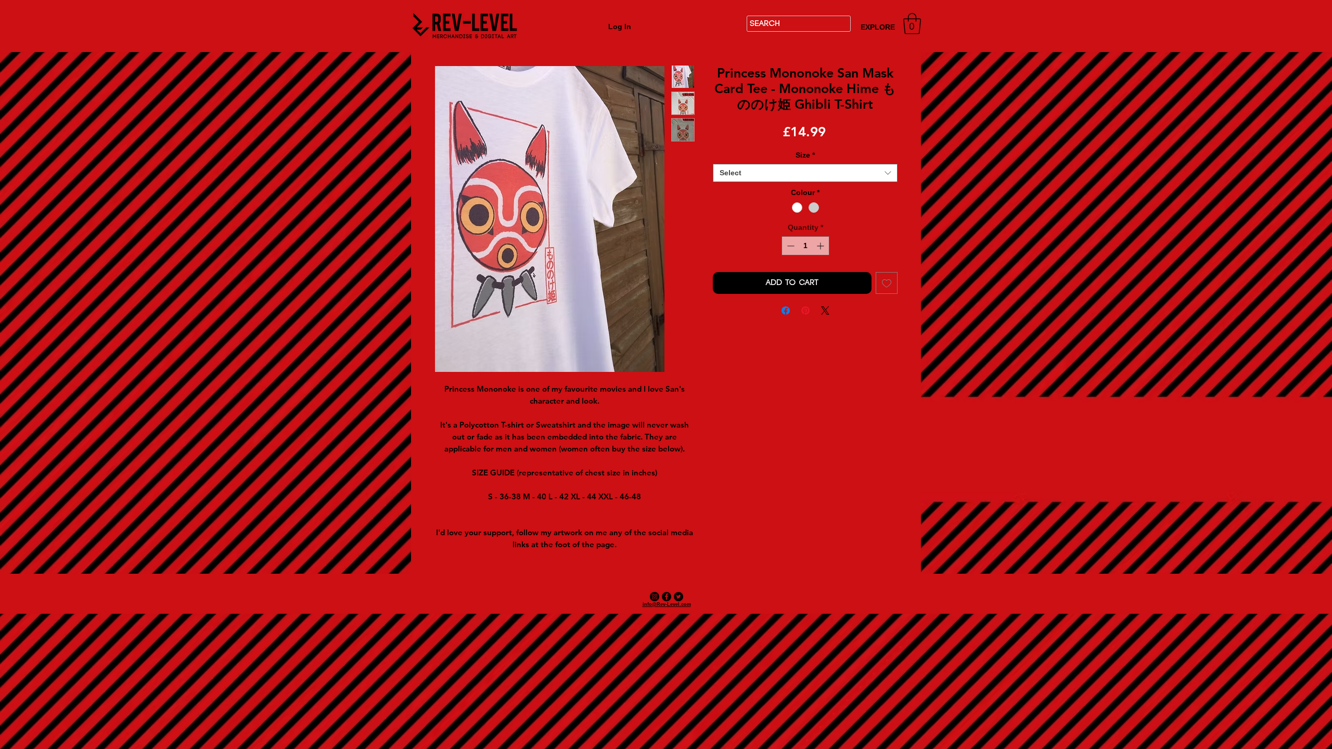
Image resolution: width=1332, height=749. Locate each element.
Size (805, 155)
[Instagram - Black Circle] (654, 596)
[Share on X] (825, 310)
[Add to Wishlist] (887, 283)
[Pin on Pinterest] (805, 310)
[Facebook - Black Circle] (666, 596)
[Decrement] (789, 246)
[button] (912, 23)
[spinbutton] (805, 246)
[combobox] (805, 173)
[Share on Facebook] (785, 310)
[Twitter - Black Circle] (678, 596)
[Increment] (821, 246)
